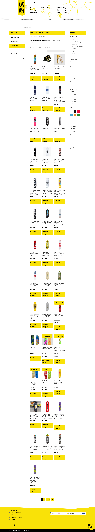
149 (73, 148)
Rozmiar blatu (73, 61)
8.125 (73, 79)
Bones (74, 49)
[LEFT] (71, 118)
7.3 (72, 67)
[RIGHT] (71, 122)
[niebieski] (71, 115)
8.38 (73, 85)
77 (72, 146)
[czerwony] (78, 111)
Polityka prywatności (17, 512)
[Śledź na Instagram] (38, 2)
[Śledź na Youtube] (34, 2)
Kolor (72, 108)
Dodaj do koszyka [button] (33, 78)
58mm (74, 104)
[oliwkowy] (75, 118)
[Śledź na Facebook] (31, 2)
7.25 (73, 65)
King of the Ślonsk (63, 12)
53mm (74, 97)
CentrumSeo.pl (24, 530)
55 (72, 141)
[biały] (71, 111)
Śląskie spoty (61, 10)
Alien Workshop (76, 42)
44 (72, 138)
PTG (31, 8)
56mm (74, 101)
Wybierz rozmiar (45, 140)
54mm (74, 99)
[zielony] (78, 115)
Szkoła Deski (34, 12)
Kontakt (13, 520)
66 (72, 143)
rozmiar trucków (73, 128)
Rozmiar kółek (73, 91)
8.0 (72, 74)
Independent (75, 56)
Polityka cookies (16, 515)
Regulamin (14, 510)
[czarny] (75, 111)
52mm (74, 94)
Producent (74, 36)
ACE (73, 39)
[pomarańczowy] (75, 115)
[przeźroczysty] (78, 118)
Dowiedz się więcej (34, 140)
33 (72, 136)
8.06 (73, 76)
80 (72, 134)
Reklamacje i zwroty (17, 517)
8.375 (73, 83)
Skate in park (34, 10)
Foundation (75, 53)
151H (73, 131)
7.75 (73, 71)
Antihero (74, 44)
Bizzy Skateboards (77, 46)
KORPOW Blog (61, 8)
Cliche (73, 51)
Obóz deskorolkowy (47, 8)
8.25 (73, 81)
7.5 (72, 69)
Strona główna (33, 36)
